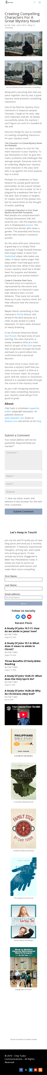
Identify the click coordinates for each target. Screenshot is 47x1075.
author (8, 411)
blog (38, 421)
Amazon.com (11, 421)
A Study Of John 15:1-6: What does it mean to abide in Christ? (22, 646)
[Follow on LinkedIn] (31, 1070)
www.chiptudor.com (14, 417)
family (20, 314)
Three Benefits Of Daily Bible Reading (23, 662)
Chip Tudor (11, 25)
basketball (10, 256)
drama (29, 225)
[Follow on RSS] (40, 1070)
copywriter (34, 408)
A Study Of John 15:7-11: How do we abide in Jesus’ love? (22, 630)
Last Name (11, 585)
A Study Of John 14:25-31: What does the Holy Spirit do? (23, 677)
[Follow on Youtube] (35, 1070)
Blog (30, 25)
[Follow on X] (26, 1070)
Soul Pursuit (10, 335)
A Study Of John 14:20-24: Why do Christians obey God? (22, 692)
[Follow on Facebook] (21, 1070)
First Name (11, 576)
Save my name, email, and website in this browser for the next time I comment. (23, 501)
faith (29, 345)
